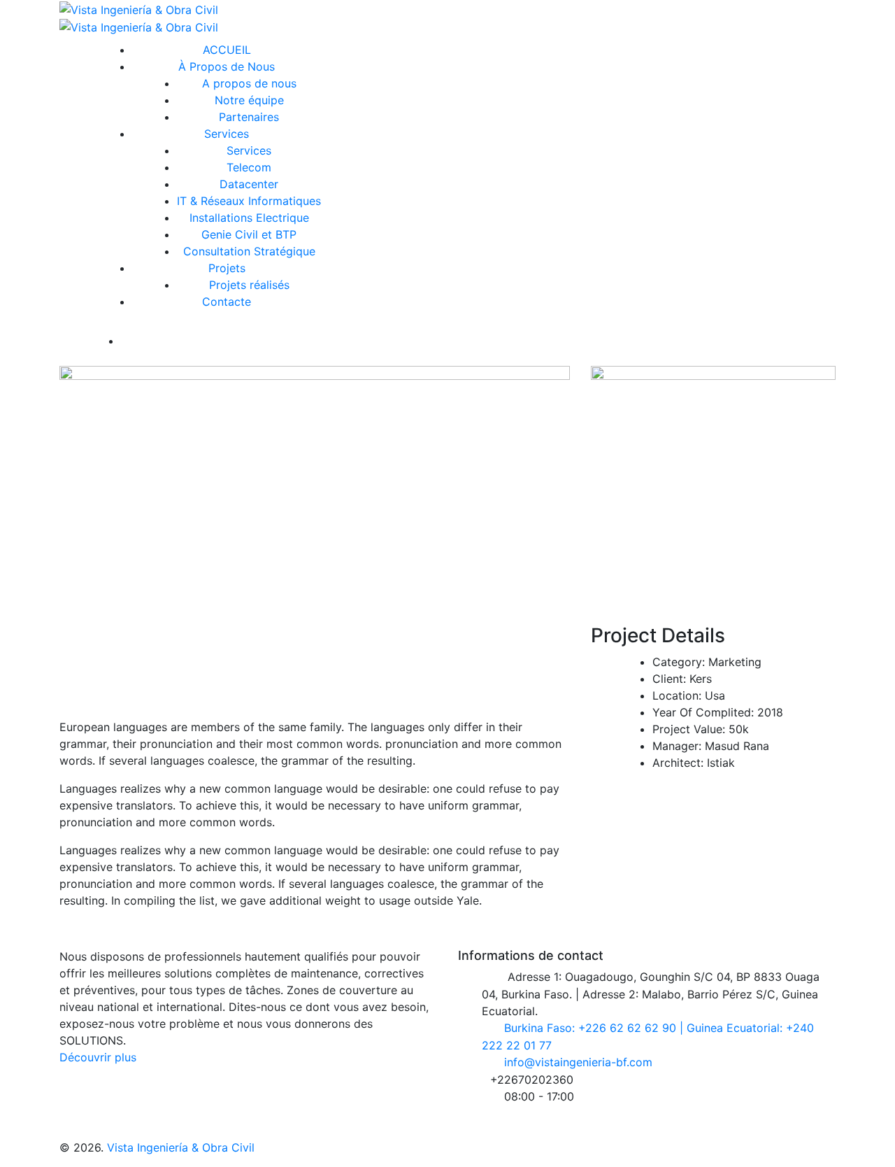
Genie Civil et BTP (248, 234)
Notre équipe (249, 100)
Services (226, 134)
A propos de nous (249, 83)
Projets (226, 268)
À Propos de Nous (226, 66)
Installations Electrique (249, 218)
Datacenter (249, 184)
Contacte (226, 302)
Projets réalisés (249, 285)
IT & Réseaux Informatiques (249, 201)
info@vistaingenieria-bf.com (578, 1062)
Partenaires (249, 117)
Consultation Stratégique (249, 251)
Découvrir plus (97, 1057)
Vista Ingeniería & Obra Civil (181, 1147)
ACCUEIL (227, 50)
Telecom (249, 167)
